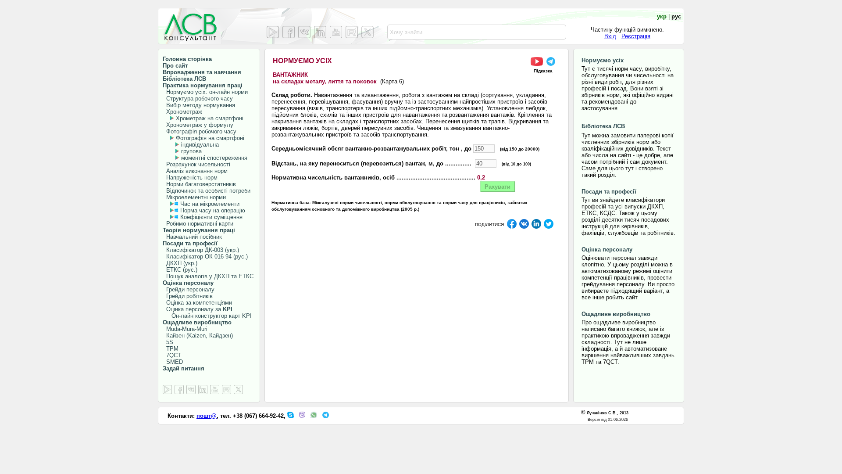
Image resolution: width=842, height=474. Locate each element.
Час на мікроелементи (209, 204)
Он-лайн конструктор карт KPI (207, 315)
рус (676, 16)
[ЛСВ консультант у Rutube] (352, 32)
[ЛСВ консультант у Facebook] (288, 32)
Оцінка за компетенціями (197, 302)
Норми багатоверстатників (199, 184)
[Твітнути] (548, 227)
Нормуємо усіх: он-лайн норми (205, 92)
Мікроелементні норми (194, 197)
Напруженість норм (190, 177)
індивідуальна (200, 144)
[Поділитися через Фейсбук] (512, 227)
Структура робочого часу (198, 98)
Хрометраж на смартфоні (209, 118)
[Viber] (302, 416)
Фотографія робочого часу (199, 131)
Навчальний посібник (192, 236)
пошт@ (206, 416)
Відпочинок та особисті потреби (206, 190)
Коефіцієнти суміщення (210, 217)
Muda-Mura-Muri (185, 329)
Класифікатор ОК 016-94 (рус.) (205, 256)
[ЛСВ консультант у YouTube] (336, 32)
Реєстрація (635, 36)
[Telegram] (325, 416)
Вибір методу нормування (199, 105)
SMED (173, 362)
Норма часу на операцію (211, 210)
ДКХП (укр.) (180, 263)
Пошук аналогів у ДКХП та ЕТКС (208, 276)
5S (168, 342)
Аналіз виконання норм (195, 171)
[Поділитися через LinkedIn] (536, 227)
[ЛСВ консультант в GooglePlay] (167, 390)
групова (191, 151)
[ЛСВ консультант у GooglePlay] (273, 32)
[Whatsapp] (313, 416)
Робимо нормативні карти (198, 223)
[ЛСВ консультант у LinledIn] (320, 32)
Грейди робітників (188, 296)
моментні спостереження (214, 157)
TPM (170, 348)
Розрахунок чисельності (196, 164)
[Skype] (290, 416)
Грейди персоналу (188, 289)
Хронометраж (182, 111)
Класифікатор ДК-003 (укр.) (201, 250)
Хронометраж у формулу (198, 125)
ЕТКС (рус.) (180, 269)
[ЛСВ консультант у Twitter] (367, 32)
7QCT (172, 355)
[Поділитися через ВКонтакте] (524, 227)
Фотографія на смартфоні (210, 138)
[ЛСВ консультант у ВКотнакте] (304, 32)
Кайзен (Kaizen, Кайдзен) (198, 335)
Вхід (610, 36)
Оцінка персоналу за (197, 309)
